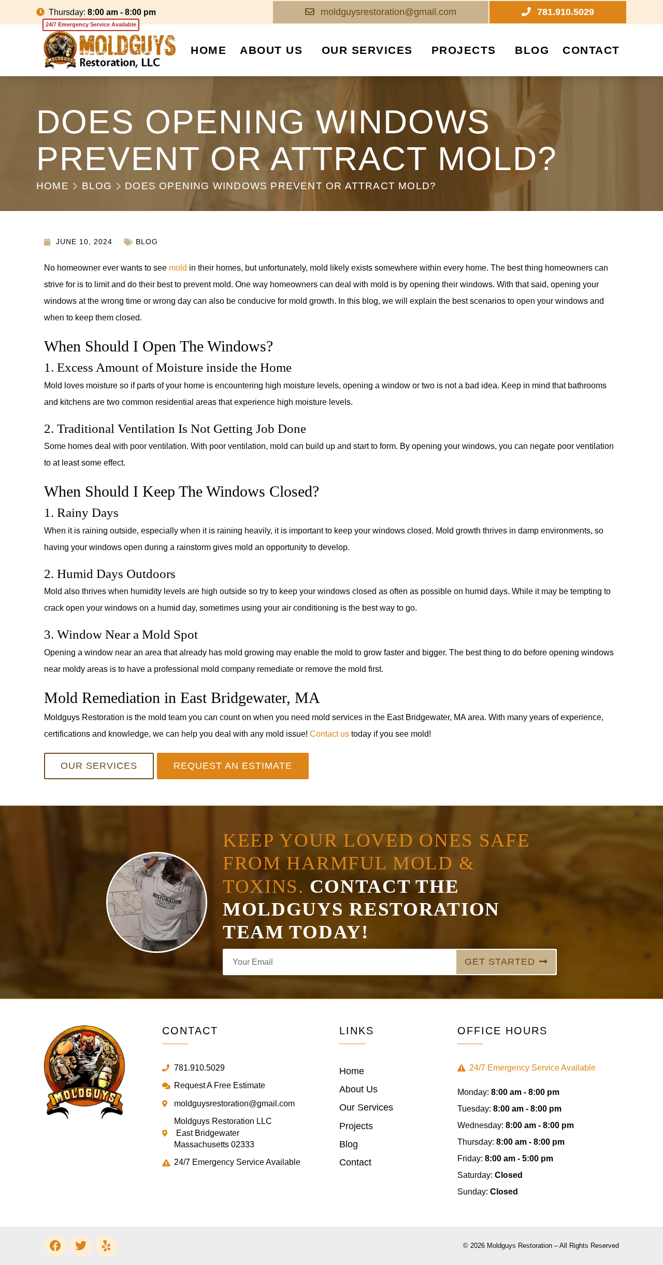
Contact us (329, 733)
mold (178, 267)
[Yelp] (106, 1245)
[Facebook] (55, 1245)
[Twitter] (80, 1245)
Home (208, 50)
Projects (463, 50)
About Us (271, 50)
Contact (591, 50)
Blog (532, 50)
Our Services (367, 50)
